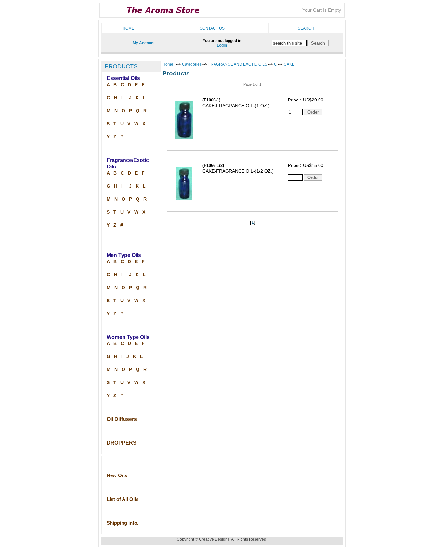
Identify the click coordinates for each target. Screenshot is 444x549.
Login (222, 45)
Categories (192, 64)
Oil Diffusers (122, 419)
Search (306, 28)
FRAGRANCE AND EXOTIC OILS (237, 64)
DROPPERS (122, 443)
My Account (144, 43)
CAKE (289, 64)
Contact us (212, 28)
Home (128, 28)
